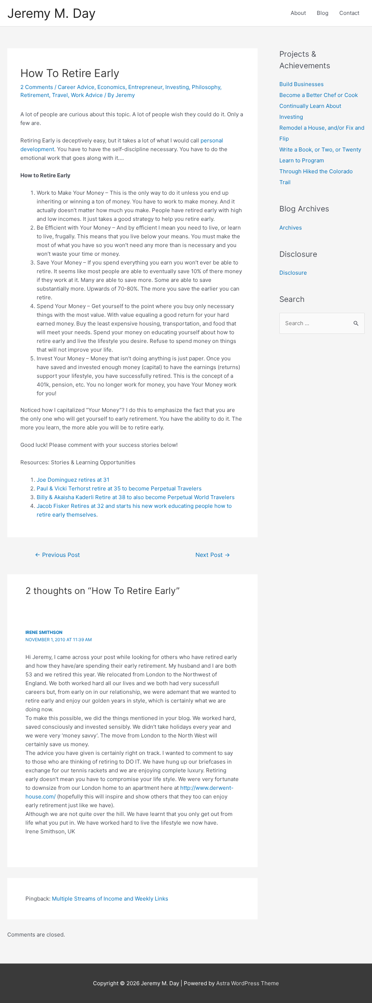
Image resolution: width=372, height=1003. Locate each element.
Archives (290, 227)
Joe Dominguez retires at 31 (73, 479)
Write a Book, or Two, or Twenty (320, 149)
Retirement (34, 95)
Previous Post (57, 554)
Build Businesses (301, 84)
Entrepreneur (145, 87)
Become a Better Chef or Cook (318, 95)
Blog (322, 12)
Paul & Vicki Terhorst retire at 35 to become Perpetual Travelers (119, 488)
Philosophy (206, 87)
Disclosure (293, 272)
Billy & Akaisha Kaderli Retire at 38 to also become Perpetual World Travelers (136, 497)
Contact (349, 12)
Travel (60, 95)
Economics (111, 87)
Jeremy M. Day (51, 13)
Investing (177, 87)
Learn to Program (301, 160)
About (298, 12)
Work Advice (87, 95)
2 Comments (36, 87)
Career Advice (76, 87)
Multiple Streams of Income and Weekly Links (110, 898)
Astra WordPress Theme (247, 983)
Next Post (212, 554)
